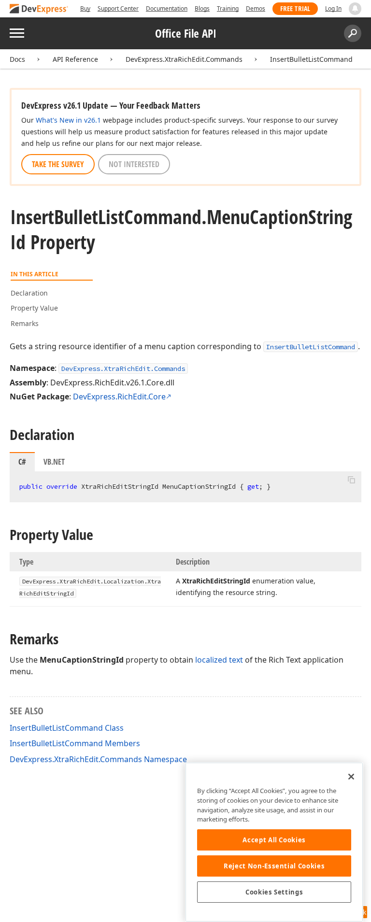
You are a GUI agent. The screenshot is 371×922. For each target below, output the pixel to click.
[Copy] (351, 479)
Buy (85, 8)
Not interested (134, 164)
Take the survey (58, 164)
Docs (17, 59)
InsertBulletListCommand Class (67, 728)
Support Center (118, 8)
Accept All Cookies (274, 840)
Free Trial (295, 8)
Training (228, 8)
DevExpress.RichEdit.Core (119, 396)
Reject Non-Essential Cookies (274, 866)
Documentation (166, 8)
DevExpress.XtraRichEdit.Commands (184, 59)
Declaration (29, 293)
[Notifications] (355, 8)
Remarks (25, 323)
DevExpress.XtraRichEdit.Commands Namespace (98, 759)
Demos (255, 8)
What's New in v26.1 (68, 120)
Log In (333, 8)
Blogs (202, 8)
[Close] (351, 776)
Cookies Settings (274, 892)
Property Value (34, 307)
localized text (219, 659)
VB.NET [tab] (54, 461)
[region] (274, 842)
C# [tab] (22, 461)
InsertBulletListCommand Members (75, 743)
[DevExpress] (39, 9)
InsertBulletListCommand (311, 59)
